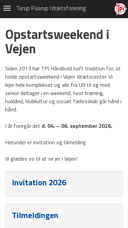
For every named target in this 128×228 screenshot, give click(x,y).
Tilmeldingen (35, 215)
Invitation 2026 (39, 182)
